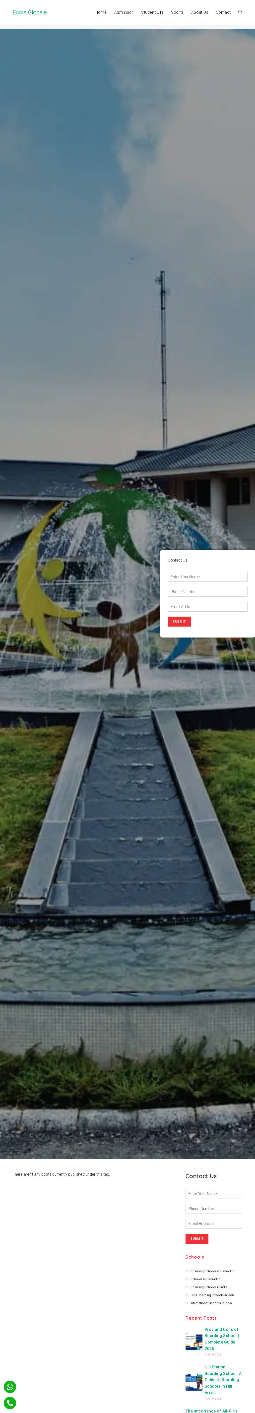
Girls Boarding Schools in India (213, 1295)
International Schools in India (211, 1303)
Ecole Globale (30, 12)
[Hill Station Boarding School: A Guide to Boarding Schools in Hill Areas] (194, 1382)
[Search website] (240, 12)
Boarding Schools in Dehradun (212, 1271)
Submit (179, 621)
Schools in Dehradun (205, 1279)
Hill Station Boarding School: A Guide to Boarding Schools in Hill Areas (223, 1380)
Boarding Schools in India (209, 1287)
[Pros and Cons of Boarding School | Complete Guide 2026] (194, 1341)
